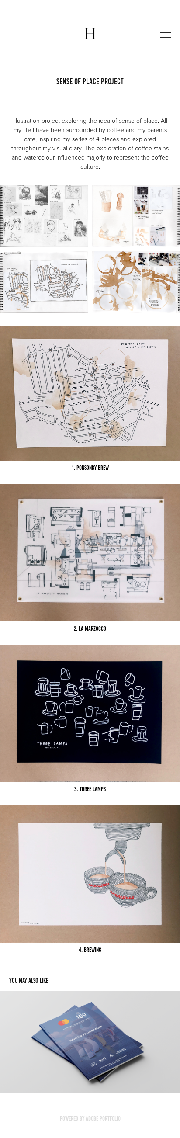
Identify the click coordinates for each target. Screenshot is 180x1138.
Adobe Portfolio (103, 1118)
